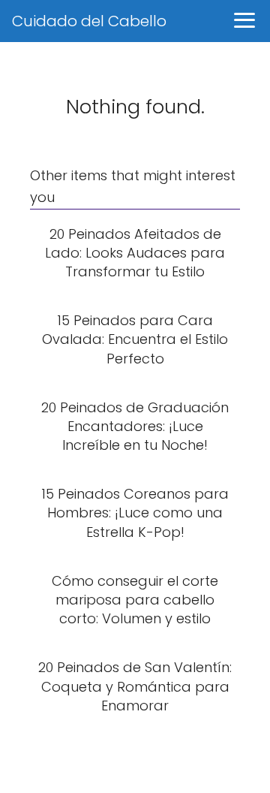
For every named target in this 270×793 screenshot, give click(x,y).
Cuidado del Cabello (89, 21)
